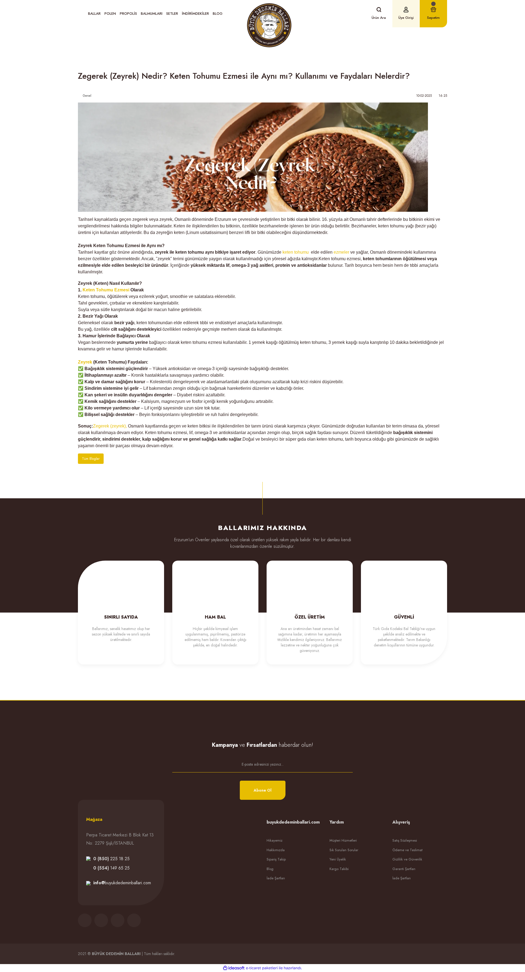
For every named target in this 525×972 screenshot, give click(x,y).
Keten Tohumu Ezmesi (106, 290)
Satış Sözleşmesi (404, 840)
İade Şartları (276, 878)
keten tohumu (296, 252)
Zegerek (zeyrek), (110, 426)
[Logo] (269, 25)
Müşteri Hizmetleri (343, 840)
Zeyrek (85, 362)
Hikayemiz (274, 840)
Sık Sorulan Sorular (343, 850)
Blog (218, 13)
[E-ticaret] (262, 968)
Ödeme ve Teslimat (407, 850)
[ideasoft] (234, 968)
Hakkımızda (276, 850)
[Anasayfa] (152, 60)
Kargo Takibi (339, 868)
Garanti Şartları (403, 868)
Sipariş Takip (276, 859)
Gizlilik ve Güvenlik (407, 859)
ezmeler (341, 252)
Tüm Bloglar (91, 458)
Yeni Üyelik (337, 859)
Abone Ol (263, 790)
